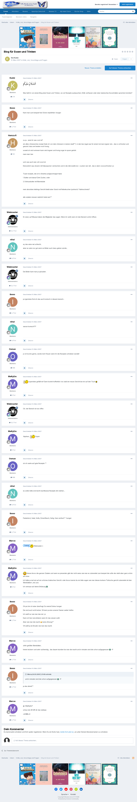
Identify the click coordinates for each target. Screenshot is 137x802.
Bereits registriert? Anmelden (106, 4)
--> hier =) (26, 714)
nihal (12, 239)
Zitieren (30, 99)
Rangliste (33, 17)
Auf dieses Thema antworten (120, 68)
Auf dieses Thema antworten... (26, 740)
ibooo (12, 108)
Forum (6, 11)
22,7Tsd (13, 231)
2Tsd (13, 395)
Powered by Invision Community (68, 799)
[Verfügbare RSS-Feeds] (133, 758)
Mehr (89, 11)
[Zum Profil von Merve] (13, 548)
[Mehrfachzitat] (24, 99)
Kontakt (73, 794)
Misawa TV (52, 11)
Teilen (115, 59)
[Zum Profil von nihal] (13, 247)
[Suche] (133, 11)
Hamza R (12, 135)
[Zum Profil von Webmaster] (13, 220)
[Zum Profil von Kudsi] (7, 59)
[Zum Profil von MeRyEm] (13, 384)
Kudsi (16, 58)
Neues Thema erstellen (93, 68)
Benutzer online (21, 17)
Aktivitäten (15, 11)
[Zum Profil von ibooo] (13, 115)
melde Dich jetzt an (67, 732)
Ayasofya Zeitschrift (38, 11)
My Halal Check (65, 11)
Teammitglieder (7, 17)
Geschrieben (32, 78)
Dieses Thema (123, 11)
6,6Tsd (13, 258)
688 (13, 368)
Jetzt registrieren (127, 4)
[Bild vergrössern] (29, 84)
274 (13, 97)
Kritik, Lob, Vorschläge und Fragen (35, 60)
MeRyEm (12, 376)
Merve (12, 541)
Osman (12, 349)
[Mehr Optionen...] (131, 78)
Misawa (25, 11)
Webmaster (12, 212)
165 (13, 154)
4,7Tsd (13, 559)
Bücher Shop (79, 11)
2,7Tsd (13, 127)
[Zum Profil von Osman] (13, 356)
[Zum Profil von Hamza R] (13, 143)
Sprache (64, 794)
